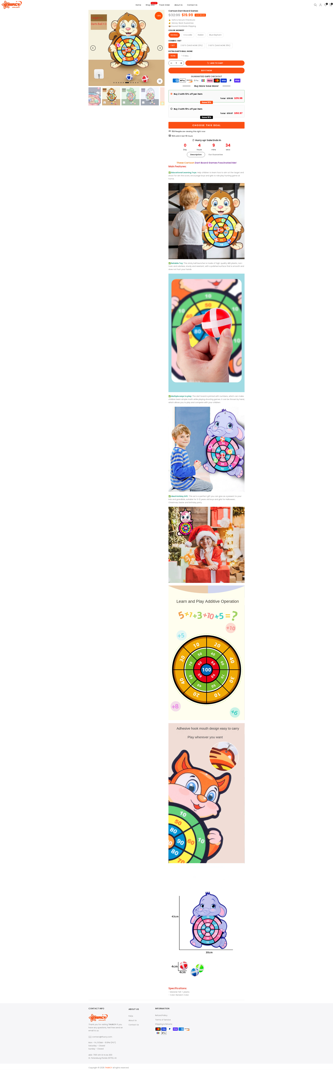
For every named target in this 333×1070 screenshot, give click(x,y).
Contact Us (192, 5)
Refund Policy (161, 1015)
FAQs (131, 1016)
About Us (178, 5)
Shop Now (151, 4)
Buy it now (206, 70)
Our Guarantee (215, 154)
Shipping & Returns (163, 1024)
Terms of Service (163, 1019)
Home (138, 5)
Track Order (164, 5)
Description (196, 154)
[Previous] (93, 48)
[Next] (160, 48)
